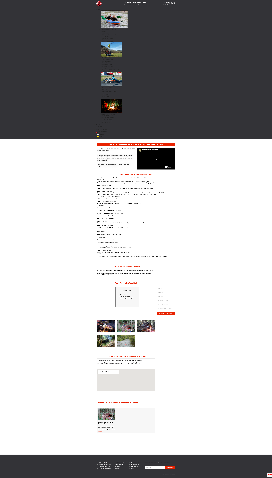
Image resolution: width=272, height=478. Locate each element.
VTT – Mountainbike (107, 59)
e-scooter (104, 89)
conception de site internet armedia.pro (168, 474)
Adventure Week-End (107, 121)
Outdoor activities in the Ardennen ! (136, 5)
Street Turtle (105, 94)
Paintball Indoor (106, 63)
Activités (98, 9)
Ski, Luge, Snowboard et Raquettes (111, 69)
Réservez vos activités (101, 129)
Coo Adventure (136, 2)
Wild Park (98, 124)
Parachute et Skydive (107, 64)
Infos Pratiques (99, 126)
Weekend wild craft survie (105, 422)
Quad (103, 98)
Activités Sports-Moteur (106, 88)
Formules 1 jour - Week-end (108, 114)
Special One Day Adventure (109, 117)
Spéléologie (105, 36)
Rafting (104, 68)
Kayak (104, 31)
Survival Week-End (107, 122)
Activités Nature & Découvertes (108, 29)
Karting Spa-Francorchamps (109, 91)
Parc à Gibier (105, 33)
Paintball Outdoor (106, 61)
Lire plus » (100, 431)
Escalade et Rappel (107, 40)
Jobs (97, 128)
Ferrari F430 (105, 96)
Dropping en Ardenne (107, 41)
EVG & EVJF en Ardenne (108, 116)
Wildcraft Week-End (107, 119)
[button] (99, 8)
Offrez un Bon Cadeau (101, 131)
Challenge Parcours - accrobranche (111, 35)
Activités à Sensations (106, 58)
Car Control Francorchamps (109, 93)
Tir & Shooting (106, 71)
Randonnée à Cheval (107, 38)
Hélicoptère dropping (107, 66)
